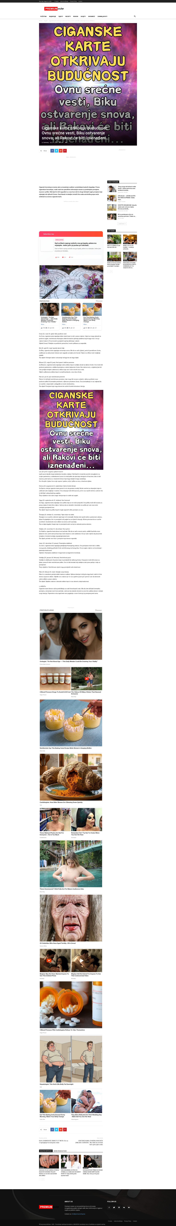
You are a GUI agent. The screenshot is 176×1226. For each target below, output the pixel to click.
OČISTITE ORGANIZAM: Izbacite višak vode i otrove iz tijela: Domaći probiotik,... (127, 207)
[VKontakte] (124, 1207)
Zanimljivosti (102, 16)
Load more (121, 223)
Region (75, 16)
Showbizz (91, 16)
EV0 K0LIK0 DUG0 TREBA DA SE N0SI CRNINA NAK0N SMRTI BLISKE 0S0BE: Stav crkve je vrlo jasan (93, 1171)
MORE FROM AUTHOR (60, 1151)
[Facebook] (109, 1207)
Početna (43, 16)
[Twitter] (114, 1207)
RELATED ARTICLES (46, 1151)
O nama (56, 1)
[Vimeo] (119, 1207)
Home (40, 21)
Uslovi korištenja (64, 1)
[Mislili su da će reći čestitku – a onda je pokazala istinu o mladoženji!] (130, 239)
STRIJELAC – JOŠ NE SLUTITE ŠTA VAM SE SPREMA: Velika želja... (126, 197)
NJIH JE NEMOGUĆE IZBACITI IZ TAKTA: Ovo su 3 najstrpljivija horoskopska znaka (53, 1141)
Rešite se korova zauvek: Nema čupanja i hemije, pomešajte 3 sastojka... (114, 264)
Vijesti (60, 16)
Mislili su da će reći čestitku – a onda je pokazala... (128, 247)
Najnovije (52, 16)
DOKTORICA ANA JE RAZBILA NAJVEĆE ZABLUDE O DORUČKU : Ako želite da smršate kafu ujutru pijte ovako (89, 1142)
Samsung (45, 142)
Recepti (68, 16)
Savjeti (83, 16)
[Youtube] (129, 1207)
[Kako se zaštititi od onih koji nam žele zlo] (114, 239)
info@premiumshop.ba (78, 1214)
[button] (135, 16)
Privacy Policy (73, 1)
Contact (80, 1)
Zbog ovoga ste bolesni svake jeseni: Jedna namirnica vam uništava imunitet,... (127, 188)
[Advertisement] (71, 171)
